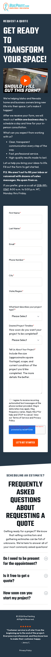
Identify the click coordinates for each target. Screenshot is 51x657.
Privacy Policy (25, 650)
